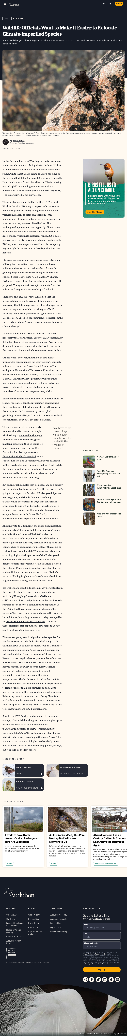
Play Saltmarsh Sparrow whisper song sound (41, 788)
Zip (85, 934)
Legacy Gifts (55, 927)
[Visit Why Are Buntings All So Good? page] (104, 462)
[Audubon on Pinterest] (117, 979)
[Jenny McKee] (5, 142)
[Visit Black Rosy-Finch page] (23, 770)
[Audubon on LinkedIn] (104, 979)
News (7, 18)
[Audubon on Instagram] (85, 979)
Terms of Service (100, 954)
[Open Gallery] (121, 53)
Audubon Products (58, 919)
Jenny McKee (19, 140)
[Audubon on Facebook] (91, 979)
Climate (19, 18)
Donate (118, 3)
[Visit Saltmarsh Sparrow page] (23, 784)
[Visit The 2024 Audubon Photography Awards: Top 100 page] (104, 476)
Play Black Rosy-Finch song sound (41, 774)
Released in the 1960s (30, 435)
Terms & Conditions (104, 964)
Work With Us (34, 915)
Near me (104, 4)
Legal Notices (29, 962)
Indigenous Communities (105, 864)
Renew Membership (59, 932)
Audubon (13, 4)
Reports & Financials (15, 936)
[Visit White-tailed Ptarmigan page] (67, 770)
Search (110, 3)
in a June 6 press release (31, 281)
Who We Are (11, 915)
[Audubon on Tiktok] (111, 979)
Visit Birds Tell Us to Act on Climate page (104, 188)
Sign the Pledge (94, 212)
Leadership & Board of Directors (15, 924)
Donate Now (55, 923)
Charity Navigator (11, 953)
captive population (46, 604)
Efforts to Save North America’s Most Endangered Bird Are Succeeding (23, 836)
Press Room (33, 923)
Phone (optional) (91, 943)
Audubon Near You (58, 915)
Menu (5, 3)
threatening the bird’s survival (19, 456)
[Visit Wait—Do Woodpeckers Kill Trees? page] (104, 518)
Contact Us (33, 927)
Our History (11, 919)
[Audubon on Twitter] (98, 979)
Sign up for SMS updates (35, 933)
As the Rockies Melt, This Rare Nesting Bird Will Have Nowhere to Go (67, 836)
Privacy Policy (38, 962)
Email (86, 924)
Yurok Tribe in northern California (25, 621)
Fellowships (33, 919)
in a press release (38, 572)
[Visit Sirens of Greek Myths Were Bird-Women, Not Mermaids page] (104, 504)
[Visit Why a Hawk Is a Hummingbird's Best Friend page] (104, 490)
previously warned (41, 378)
